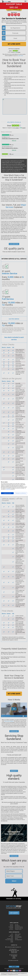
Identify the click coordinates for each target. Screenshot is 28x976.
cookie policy (8, 489)
